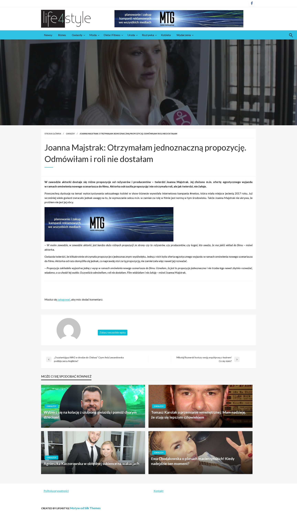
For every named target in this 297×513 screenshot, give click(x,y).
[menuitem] (48, 35)
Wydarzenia (184, 35)
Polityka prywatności (56, 490)
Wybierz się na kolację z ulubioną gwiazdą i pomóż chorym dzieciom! (90, 414)
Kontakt (158, 490)
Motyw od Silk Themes (85, 508)
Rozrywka (148, 35)
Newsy (48, 35)
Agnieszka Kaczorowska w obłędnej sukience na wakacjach (91, 463)
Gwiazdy (77, 35)
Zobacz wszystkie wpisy (113, 332)
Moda (93, 35)
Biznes (62, 35)
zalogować (63, 299)
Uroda (131, 35)
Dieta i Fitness (112, 35)
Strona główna (53, 133)
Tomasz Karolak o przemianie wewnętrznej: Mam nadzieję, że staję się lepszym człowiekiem (198, 414)
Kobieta (166, 35)
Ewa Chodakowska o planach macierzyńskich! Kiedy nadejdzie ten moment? (192, 461)
